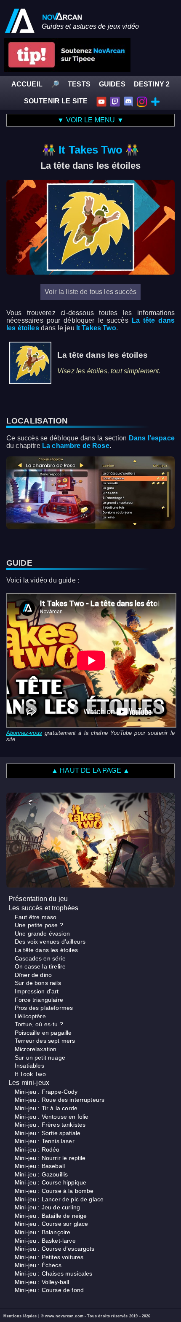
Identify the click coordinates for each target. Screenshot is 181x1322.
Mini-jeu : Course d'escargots (55, 1248)
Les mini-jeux (28, 1082)
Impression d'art (37, 991)
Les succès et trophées (43, 908)
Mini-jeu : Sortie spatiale (47, 1133)
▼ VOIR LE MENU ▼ (90, 120)
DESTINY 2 (152, 84)
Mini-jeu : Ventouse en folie (51, 1116)
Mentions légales (20, 1316)
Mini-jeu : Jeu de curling (47, 1207)
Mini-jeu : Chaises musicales (53, 1273)
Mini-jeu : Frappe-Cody (46, 1091)
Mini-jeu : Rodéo (37, 1149)
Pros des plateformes (44, 1007)
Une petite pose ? (39, 925)
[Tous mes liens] (155, 101)
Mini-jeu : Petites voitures (49, 1257)
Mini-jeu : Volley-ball (42, 1282)
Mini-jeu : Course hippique (50, 1182)
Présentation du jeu (38, 898)
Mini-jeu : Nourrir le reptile (50, 1158)
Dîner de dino (33, 974)
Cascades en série (40, 958)
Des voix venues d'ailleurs (50, 941)
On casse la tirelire (40, 966)
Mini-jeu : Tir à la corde (46, 1108)
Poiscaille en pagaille (43, 1032)
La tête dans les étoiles (46, 950)
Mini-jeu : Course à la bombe (54, 1190)
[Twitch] (115, 101)
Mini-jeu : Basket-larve (45, 1240)
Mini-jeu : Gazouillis (41, 1174)
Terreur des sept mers (45, 1040)
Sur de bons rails (38, 982)
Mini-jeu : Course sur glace (51, 1223)
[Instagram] (142, 101)
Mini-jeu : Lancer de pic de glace (59, 1199)
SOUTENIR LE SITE (56, 101)
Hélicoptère (30, 1016)
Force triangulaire (39, 999)
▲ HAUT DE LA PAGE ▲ (90, 770)
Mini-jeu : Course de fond (49, 1290)
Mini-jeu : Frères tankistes (50, 1124)
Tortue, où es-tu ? (39, 1024)
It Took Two (30, 1074)
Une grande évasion (42, 933)
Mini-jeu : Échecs (38, 1265)
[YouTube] (101, 101)
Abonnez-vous (24, 733)
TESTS (79, 84)
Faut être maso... (38, 917)
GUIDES (112, 84)
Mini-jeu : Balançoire (42, 1232)
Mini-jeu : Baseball (40, 1166)
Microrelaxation (35, 1049)
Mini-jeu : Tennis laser (45, 1141)
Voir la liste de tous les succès (90, 291)
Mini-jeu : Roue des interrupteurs (59, 1099)
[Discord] (128, 101)
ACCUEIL (27, 84)
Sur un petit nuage (40, 1057)
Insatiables (29, 1065)
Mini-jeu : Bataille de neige (51, 1215)
